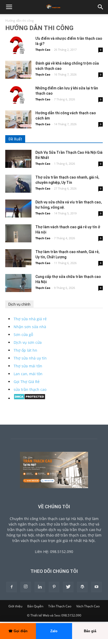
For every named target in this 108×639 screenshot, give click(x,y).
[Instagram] (25, 587)
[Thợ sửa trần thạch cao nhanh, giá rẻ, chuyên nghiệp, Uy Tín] (18, 184)
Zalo (53, 631)
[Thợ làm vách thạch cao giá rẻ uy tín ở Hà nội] (18, 233)
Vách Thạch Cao (88, 606)
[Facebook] (11, 587)
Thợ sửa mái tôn (28, 365)
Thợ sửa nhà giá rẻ (30, 318)
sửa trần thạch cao (30, 389)
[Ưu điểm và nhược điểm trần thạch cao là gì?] (18, 45)
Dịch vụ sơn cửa (28, 342)
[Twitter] (68, 587)
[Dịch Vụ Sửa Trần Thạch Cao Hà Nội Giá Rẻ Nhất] (18, 159)
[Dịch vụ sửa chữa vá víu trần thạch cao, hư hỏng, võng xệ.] (18, 208)
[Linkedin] (40, 587)
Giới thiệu (15, 606)
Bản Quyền (35, 606)
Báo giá (90, 631)
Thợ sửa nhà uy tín (30, 358)
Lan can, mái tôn (28, 373)
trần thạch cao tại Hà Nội (61, 518)
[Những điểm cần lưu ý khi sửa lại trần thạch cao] (18, 94)
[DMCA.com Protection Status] (29, 398)
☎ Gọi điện (18, 631)
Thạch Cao (42, 50)
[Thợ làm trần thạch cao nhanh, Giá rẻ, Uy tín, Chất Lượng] (18, 258)
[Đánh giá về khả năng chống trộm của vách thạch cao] (18, 70)
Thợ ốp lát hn (25, 350)
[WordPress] (82, 587)
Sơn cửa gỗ (23, 334)
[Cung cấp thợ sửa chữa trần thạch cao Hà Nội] (18, 283)
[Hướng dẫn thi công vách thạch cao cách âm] (18, 119)
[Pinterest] (54, 587)
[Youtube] (96, 587)
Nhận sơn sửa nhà (30, 326)
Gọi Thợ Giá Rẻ (27, 381)
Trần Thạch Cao (59, 606)
